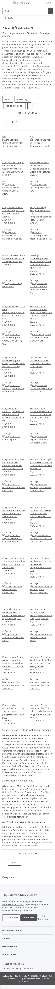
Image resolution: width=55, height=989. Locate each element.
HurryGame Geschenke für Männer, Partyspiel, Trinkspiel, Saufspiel (13, 258)
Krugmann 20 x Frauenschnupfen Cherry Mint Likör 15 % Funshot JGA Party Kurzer (13, 363)
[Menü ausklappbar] (6, 3)
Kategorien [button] (8, 877)
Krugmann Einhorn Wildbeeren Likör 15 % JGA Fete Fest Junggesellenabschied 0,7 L (41, 564)
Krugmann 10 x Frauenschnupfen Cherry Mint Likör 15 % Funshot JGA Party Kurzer (41, 312)
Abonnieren (29, 917)
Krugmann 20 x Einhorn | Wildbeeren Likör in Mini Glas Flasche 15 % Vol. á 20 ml (40, 513)
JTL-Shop (32, 981)
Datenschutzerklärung (13, 904)
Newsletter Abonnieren (43, 917)
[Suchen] (50, 11)
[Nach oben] (1, 987)
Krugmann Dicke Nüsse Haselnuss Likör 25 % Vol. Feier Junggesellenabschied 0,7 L (13, 711)
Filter (7, 99)
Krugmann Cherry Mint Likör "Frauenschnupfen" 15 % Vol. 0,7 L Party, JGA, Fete (13, 312)
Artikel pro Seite (14, 105)
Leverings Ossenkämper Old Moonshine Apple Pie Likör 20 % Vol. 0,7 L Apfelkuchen (40, 261)
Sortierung (22, 99)
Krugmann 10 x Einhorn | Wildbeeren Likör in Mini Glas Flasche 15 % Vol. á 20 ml (13, 414)
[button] (37, 3)
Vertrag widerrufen (14, 963)
